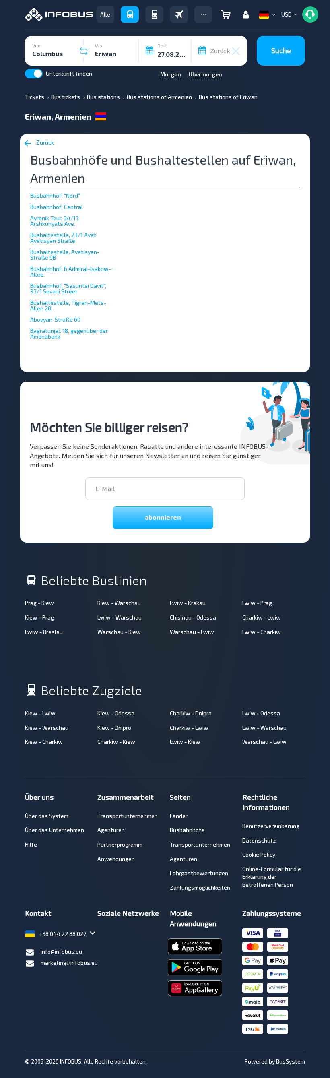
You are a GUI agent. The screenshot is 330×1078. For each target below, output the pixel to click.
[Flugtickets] (179, 14)
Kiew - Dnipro (114, 727)
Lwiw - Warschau (119, 617)
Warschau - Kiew (119, 631)
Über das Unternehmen (54, 829)
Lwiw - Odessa (261, 713)
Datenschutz (259, 840)
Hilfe (31, 844)
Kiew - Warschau (119, 602)
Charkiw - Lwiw (261, 617)
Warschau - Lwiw (192, 631)
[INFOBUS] (59, 14)
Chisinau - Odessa (193, 617)
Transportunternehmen (127, 815)
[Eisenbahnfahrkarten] (154, 14)
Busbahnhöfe (187, 829)
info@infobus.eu (61, 951)
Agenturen (111, 829)
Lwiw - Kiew (185, 741)
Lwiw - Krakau (188, 602)
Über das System (46, 815)
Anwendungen (116, 858)
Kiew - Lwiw (40, 713)
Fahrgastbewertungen (199, 872)
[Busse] (130, 14)
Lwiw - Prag (257, 602)
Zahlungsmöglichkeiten (200, 887)
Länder (179, 815)
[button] (203, 14)
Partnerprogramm (119, 844)
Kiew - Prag (39, 617)
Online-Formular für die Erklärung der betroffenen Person (271, 876)
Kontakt (38, 913)
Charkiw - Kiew (116, 741)
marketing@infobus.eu (69, 962)
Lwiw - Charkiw (261, 631)
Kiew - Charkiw (44, 741)
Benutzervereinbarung (270, 825)
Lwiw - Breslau (44, 631)
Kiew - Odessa (115, 713)
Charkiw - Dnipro (191, 713)
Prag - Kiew (39, 602)
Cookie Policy (258, 854)
